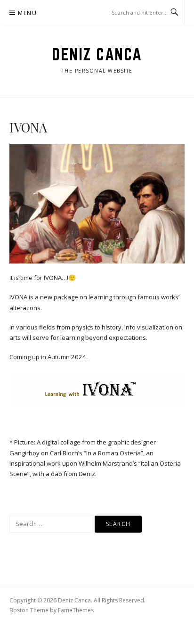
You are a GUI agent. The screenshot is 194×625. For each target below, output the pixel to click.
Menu (27, 13)
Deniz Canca (97, 54)
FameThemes (76, 610)
